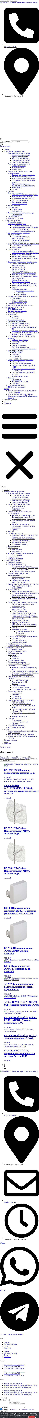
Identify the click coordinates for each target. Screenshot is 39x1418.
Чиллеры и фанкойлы (15, 218)
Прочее (14, 189)
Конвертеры (12, 314)
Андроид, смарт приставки (17, 311)
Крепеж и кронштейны (16, 320)
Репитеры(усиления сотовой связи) (24, 349)
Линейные (15, 318)
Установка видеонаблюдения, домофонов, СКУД (20, 1385)
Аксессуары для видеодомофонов (23, 256)
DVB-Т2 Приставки (15, 309)
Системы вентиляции (15, 193)
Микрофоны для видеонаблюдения (24, 274)
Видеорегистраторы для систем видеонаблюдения (19, 234)
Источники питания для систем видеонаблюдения (23, 264)
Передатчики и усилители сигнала (24, 273)
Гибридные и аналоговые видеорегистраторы (20, 241)
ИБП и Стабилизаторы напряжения (24, 283)
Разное (14, 287)
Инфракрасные (17, 211)
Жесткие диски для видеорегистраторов (19, 268)
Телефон (3, 1400)
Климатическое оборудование (14, 151)
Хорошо (31, 1417)
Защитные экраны (18, 167)
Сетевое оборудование (19, 271)
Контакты (7, 403)
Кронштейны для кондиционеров (23, 178)
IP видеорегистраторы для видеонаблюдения (21, 237)
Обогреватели (13, 207)
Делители (15, 354)
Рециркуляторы (13, 216)
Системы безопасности (12, 220)
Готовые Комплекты (15, 222)
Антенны (15, 343)
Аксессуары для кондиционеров (19, 164)
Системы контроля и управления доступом (22, 296)
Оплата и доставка (10, 400)
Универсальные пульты (20, 376)
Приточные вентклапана (20, 200)
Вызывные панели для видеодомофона (25, 253)
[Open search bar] (1, 139)
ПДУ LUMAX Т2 (18, 361)
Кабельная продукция (19, 289)
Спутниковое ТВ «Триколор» (18, 325)
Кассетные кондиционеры (21, 158)
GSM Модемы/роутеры (20, 340)
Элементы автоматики (19, 204)
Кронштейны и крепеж (20, 280)
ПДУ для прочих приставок (21, 363)
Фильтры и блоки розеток (21, 282)
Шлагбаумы (16, 298)
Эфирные (15, 383)
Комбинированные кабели (25, 291)
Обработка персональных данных (11, 1334)
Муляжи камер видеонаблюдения (23, 231)
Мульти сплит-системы (20, 157)
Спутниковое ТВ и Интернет (14, 307)
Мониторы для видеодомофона (22, 251)
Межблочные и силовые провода (23, 186)
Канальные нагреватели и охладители (25, 195)
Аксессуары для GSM (19, 341)
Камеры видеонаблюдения (17, 224)
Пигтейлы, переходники (20, 347)
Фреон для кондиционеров (21, 184)
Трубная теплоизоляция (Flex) (22, 176)
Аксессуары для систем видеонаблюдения (22, 262)
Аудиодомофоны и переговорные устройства (23, 244)
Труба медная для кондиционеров (23, 175)
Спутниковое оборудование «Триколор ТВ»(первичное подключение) (25, 333)
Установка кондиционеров (13, 1383)
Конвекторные (17, 209)
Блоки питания (17, 352)
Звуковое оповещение (19, 302)
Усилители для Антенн (20, 381)
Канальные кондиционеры (21, 160)
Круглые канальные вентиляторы (23, 198)
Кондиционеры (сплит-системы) (19, 153)
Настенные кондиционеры (21, 155)
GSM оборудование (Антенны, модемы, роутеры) (15, 758)
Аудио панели (17, 247)
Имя (1, 1398)
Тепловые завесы (14, 205)
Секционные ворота (19, 300)
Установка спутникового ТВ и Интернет (18, 1387)
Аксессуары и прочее (15, 351)
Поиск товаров (5, 141)
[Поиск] (1, 143)
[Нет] (35, 1417)
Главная (6, 149)
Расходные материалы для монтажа (20, 305)
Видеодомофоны (14, 249)
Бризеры (11, 191)
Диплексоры (16, 356)
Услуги (6, 389)
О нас (6, 401)
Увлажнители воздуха (19, 202)
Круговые (15, 316)
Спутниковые (16, 380)
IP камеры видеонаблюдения (22, 225)
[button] (19, 446)
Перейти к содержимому (8, 1)
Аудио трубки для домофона (21, 245)
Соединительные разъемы (17, 322)
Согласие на (18, 1409)
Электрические (17, 215)
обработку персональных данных (22, 1409)
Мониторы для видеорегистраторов (24, 285)
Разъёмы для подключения (17, 303)
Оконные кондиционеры (20, 162)
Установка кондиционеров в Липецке (21, 394)
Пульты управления (19, 166)
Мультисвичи (16, 358)
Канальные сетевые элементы (22, 196)
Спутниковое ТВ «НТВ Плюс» (18, 323)
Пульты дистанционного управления (20, 360)
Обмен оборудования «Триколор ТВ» (25, 331)
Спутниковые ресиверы (16, 385)
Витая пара (20, 293)
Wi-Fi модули (16, 169)
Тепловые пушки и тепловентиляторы (21, 213)
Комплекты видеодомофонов (22, 254)
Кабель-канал (16, 187)
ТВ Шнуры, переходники (16, 387)
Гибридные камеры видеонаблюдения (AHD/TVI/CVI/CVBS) (25, 228)
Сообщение (4, 1407)
